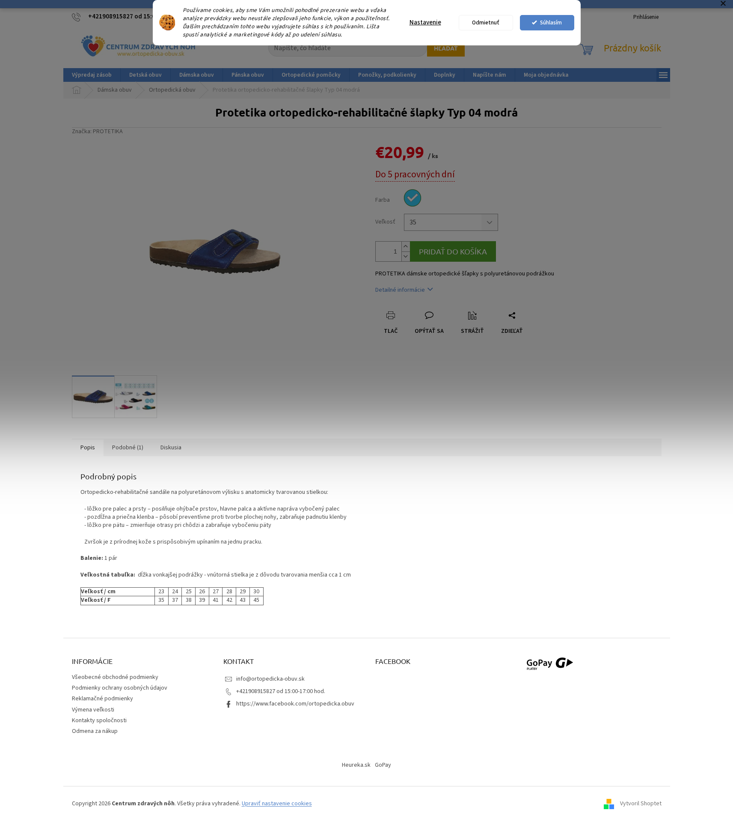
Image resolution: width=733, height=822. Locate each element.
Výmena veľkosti (93, 709)
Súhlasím (551, 22)
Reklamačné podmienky (102, 698)
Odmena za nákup (95, 731)
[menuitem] (91, 75)
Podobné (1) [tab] (127, 447)
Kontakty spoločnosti (99, 720)
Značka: (97, 131)
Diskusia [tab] (170, 447)
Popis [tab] (87, 447)
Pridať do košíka (453, 251)
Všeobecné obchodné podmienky (115, 677)
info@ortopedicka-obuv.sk (270, 679)
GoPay (383, 765)
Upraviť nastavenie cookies (277, 803)
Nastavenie (425, 22)
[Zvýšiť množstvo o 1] (405, 246)
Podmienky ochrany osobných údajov (119, 688)
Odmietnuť (485, 22)
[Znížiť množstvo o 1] (405, 256)
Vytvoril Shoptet (641, 803)
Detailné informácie (400, 290)
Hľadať (446, 48)
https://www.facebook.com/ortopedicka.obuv (295, 703)
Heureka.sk (356, 765)
